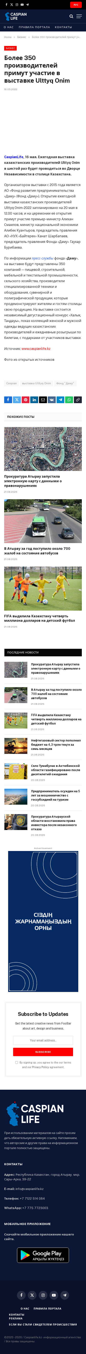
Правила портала (34, 27)
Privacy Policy (40, 1067)
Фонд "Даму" (65, 383)
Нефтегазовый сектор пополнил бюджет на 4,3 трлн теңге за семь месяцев (56, 745)
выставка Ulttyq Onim (36, 383)
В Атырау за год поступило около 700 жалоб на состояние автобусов (56, 694)
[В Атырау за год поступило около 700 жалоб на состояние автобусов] (43, 521)
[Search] (71, 16)
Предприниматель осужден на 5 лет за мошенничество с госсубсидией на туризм (55, 795)
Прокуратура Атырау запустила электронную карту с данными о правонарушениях (33, 481)
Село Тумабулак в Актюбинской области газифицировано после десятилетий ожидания (55, 770)
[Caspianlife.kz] (16, 16)
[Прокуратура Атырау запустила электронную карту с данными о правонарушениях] (43, 449)
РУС (76, 5)
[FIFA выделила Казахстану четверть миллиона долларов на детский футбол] (43, 588)
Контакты (63, 27)
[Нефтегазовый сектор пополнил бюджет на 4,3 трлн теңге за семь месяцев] (15, 746)
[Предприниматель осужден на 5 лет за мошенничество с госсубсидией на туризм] (15, 797)
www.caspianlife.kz (36, 349)
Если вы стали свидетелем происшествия (43, 1324)
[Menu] (79, 16)
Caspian (11, 383)
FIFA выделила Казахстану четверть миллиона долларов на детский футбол (56, 719)
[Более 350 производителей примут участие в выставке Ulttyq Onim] (43, 121)
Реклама (16, 1318)
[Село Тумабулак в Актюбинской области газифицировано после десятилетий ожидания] (15, 771)
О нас (9, 27)
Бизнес (10, 48)
